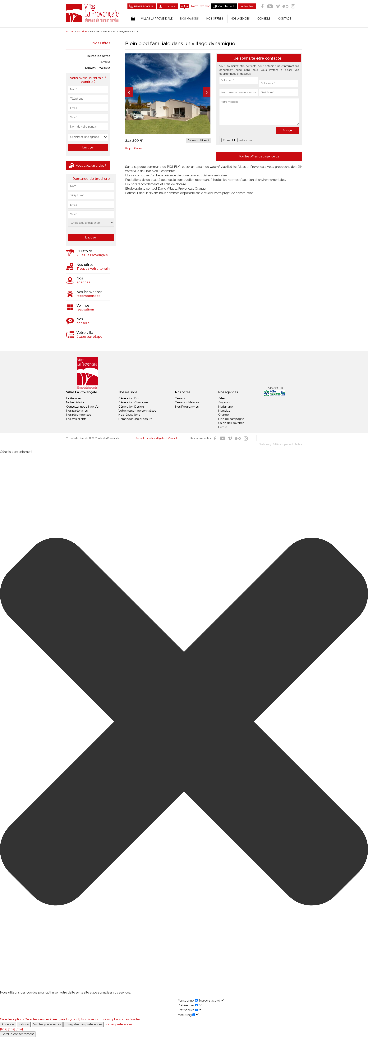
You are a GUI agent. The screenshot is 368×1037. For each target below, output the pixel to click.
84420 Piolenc (134, 148)
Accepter (8, 1024)
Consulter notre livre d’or (82, 406)
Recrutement (226, 6)
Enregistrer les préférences (83, 1024)
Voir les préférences (47, 1024)
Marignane (225, 406)
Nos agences (240, 18)
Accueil (140, 438)
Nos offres (214, 18)
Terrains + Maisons (97, 68)
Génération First (129, 398)
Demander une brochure (135, 419)
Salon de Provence (231, 423)
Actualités (247, 6)
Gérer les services (37, 1019)
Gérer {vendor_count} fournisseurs (74, 1019)
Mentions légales (156, 438)
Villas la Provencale (156, 18)
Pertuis (222, 427)
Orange (223, 414)
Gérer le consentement (18, 1034)
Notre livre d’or (200, 6)
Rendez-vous (143, 6)
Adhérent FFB (275, 388)
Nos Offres (101, 43)
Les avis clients (76, 419)
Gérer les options (12, 1019)
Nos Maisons (189, 18)
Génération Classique (133, 402)
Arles (221, 398)
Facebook (262, 6)
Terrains (104, 62)
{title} (3, 1029)
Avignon (224, 402)
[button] (184, 722)
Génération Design (131, 406)
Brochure (169, 6)
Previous (129, 92)
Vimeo (278, 6)
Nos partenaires (77, 410)
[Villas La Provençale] (87, 373)
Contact (284, 18)
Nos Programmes (187, 406)
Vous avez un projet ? (91, 165)
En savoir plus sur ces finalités (119, 1019)
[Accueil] (132, 19)
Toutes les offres (98, 56)
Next (206, 92)
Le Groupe (73, 398)
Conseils (263, 18)
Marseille (224, 410)
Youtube (270, 6)
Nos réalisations (129, 414)
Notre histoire (75, 402)
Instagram (293, 6)
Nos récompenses (78, 414)
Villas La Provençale (93, 13)
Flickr (285, 6)
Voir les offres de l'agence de (259, 156)
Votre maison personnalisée (137, 410)
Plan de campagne (231, 419)
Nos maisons (127, 392)
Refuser (23, 1024)
